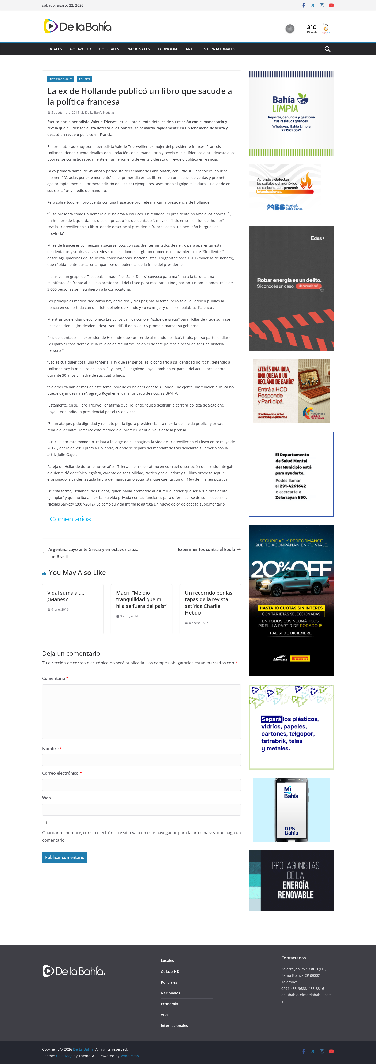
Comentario (55, 678)
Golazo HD (80, 49)
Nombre (52, 748)
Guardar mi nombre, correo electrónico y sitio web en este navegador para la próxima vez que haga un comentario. (141, 836)
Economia (168, 49)
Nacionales (138, 49)
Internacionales (219, 49)
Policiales (109, 49)
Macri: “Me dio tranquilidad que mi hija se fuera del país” (141, 599)
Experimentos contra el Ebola (206, 549)
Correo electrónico (62, 773)
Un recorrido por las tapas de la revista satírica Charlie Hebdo (209, 602)
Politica (84, 79)
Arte (190, 49)
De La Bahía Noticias (100, 112)
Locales (54, 49)
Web (46, 798)
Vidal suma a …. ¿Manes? (65, 596)
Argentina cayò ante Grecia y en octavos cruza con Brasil (93, 553)
